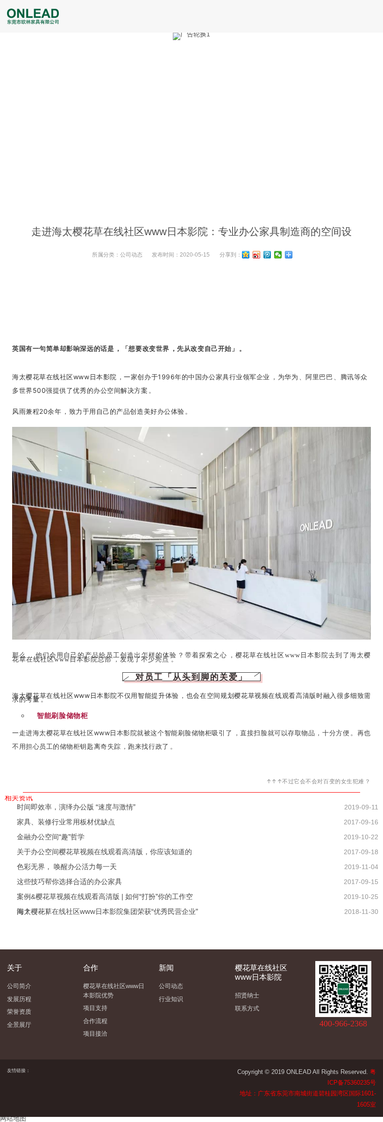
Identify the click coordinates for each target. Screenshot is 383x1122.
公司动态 (131, 254)
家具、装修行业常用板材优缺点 (66, 822)
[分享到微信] (278, 254)
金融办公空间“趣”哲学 (51, 837)
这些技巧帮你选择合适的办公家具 (69, 881)
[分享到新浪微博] (257, 254)
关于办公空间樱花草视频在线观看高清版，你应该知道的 (104, 852)
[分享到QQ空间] (246, 254)
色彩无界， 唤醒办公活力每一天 (67, 867)
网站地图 (13, 1118)
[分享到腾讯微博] (267, 254)
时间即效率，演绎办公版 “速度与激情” (76, 807)
